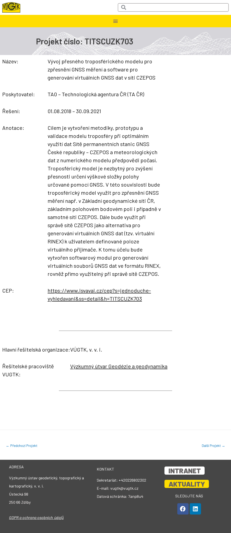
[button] (115, 21)
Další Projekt (213, 445)
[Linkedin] (195, 509)
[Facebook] (183, 509)
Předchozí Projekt (21, 445)
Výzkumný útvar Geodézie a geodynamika (118, 366)
